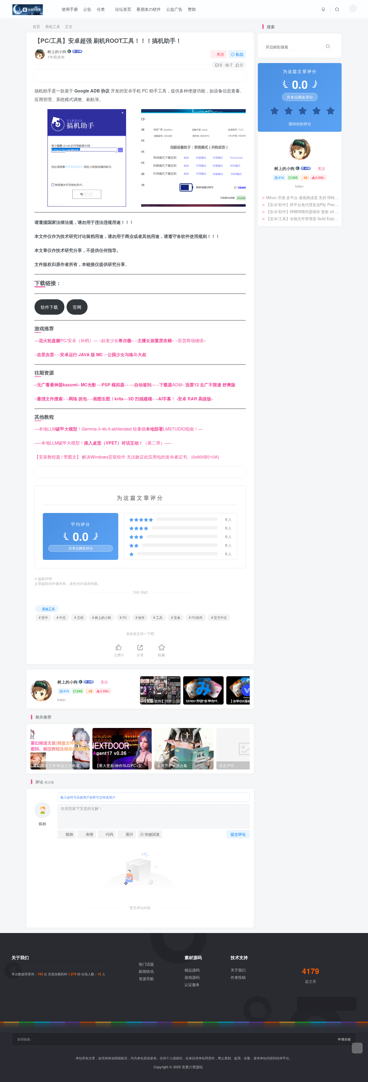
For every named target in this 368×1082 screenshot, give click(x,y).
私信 (239, 54)
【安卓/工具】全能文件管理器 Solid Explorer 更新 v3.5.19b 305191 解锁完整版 (302, 218)
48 (90, 691)
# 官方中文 (219, 617)
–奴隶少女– (116, 340)
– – (82, 354)
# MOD (289, 316)
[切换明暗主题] (353, 8)
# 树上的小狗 (101, 617)
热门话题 (146, 964)
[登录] (323, 9)
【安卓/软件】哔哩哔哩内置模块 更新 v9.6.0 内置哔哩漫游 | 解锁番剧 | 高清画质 (302, 211)
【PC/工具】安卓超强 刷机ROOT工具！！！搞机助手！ (108, 40)
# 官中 (43, 617)
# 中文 (61, 617)
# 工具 (157, 617)
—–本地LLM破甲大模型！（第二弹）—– (102, 443)
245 (79, 691)
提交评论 (238, 834)
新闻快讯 (146, 971)
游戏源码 (192, 977)
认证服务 (192, 984)
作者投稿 (238, 977)
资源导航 (146, 978)
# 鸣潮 (316, 316)
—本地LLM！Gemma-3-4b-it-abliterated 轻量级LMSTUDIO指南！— (118, 429)
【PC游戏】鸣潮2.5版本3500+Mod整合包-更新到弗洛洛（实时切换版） (298, 306)
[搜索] (337, 9)
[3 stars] (300, 111)
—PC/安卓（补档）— (66, 340)
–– (154, 340)
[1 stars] (272, 111)
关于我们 (238, 970)
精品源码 (192, 970)
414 (66, 691)
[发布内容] (357, 1048)
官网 (77, 307)
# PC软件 (196, 617)
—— (113, 385)
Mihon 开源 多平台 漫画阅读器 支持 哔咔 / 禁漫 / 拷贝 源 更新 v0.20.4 (302, 197)
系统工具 (52, 26)
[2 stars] (286, 111)
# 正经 (79, 617)
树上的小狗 (56, 51)
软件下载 (49, 307)
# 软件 (140, 617)
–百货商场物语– (190, 340)
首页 (36, 26)
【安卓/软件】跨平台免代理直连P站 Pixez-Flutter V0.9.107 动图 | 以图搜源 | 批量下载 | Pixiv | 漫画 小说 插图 (302, 204)
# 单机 (303, 316)
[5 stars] (328, 111)
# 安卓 (175, 617)
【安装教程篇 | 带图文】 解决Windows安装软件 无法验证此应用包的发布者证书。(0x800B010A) (126, 457)
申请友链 (344, 1039)
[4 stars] (314, 111)
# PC (123, 617)
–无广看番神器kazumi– (57, 385)
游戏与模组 (272, 316)
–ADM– (170, 385)
